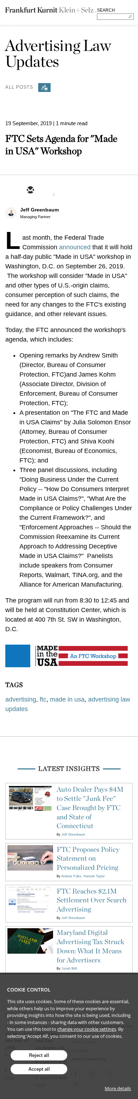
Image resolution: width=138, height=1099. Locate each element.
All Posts (19, 86)
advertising (20, 699)
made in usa (67, 699)
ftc (43, 699)
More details (118, 1088)
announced (75, 247)
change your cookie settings (86, 1029)
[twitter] (47, 191)
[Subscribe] (44, 87)
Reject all (39, 1055)
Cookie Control (29, 989)
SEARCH (106, 10)
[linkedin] (64, 191)
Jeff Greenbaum (39, 210)
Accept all (39, 1069)
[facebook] (81, 191)
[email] (30, 191)
